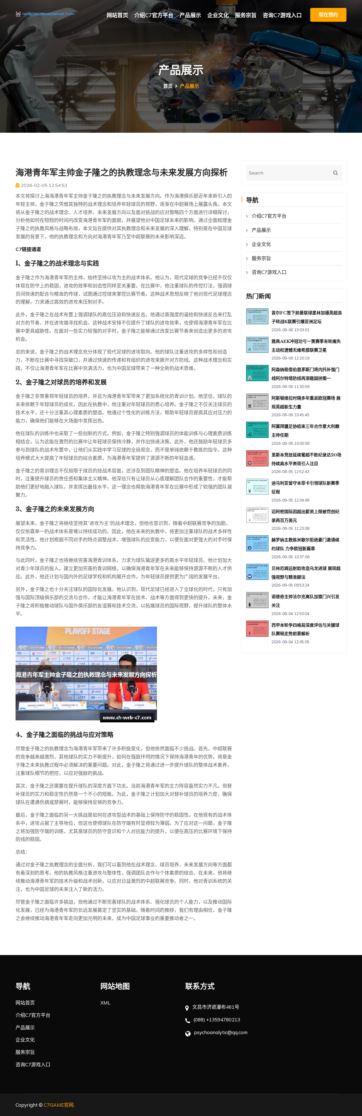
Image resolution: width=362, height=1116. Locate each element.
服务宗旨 (246, 15)
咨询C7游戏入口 (282, 15)
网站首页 (117, 15)
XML (105, 1003)
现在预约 (328, 15)
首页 (168, 86)
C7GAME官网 (59, 1105)
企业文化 (218, 15)
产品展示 (190, 15)
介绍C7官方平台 (153, 15)
